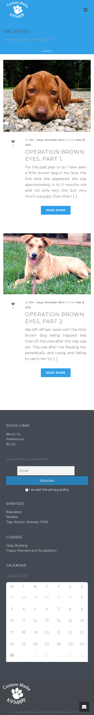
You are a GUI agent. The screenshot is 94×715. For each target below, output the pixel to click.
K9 (31, 139)
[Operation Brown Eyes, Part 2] (47, 263)
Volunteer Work (54, 139)
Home (46, 51)
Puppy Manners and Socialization (31, 551)
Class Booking (17, 545)
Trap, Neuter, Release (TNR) (27, 522)
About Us (13, 434)
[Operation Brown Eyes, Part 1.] (47, 96)
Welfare (12, 517)
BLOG (11, 444)
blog (40, 139)
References (15, 439)
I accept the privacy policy (48, 490)
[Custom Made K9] (16, 693)
